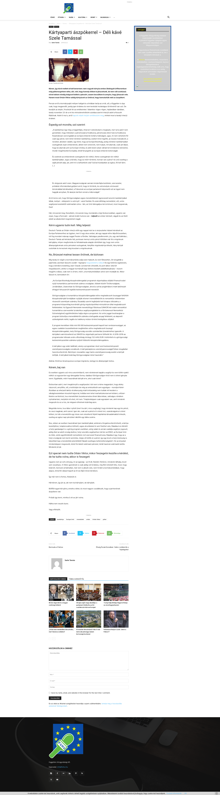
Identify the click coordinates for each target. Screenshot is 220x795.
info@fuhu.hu (62, 767)
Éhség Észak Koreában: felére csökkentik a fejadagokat (112, 548)
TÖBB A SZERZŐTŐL (76, 579)
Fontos (65, 23)
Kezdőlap (52, 23)
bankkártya (60, 519)
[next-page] (53, 638)
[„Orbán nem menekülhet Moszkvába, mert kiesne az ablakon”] (61, 619)
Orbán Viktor (96, 519)
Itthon (61, 17)
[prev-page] (50, 638)
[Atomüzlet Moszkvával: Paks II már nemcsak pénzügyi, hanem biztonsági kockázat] (88, 619)
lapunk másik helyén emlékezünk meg (88, 115)
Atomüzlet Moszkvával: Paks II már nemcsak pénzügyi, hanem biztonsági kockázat (88, 632)
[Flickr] (63, 773)
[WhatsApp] (80, 51)
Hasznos (79, 626)
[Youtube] (57, 779)
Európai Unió (70, 519)
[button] (168, 17)
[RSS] (82, 773)
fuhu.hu (141, 60)
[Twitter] (70, 51)
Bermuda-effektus (56, 547)
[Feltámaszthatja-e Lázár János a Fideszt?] (116, 619)
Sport (93, 17)
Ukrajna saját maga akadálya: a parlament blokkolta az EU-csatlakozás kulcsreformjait (86, 605)
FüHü (52, 17)
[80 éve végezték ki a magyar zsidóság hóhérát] (61, 592)
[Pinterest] (75, 51)
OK (185, 793)
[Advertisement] (129, 8)
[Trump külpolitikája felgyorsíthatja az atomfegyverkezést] (116, 592)
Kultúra (81, 17)
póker (104, 519)
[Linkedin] (69, 773)
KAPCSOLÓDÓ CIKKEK (58, 579)
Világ (71, 17)
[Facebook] (65, 51)
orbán (88, 519)
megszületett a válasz (95, 263)
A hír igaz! (141, 30)
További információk (174, 793)
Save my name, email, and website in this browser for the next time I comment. (80, 693)
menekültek (80, 519)
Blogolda (104, 17)
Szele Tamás (55, 42)
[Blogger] (51, 773)
